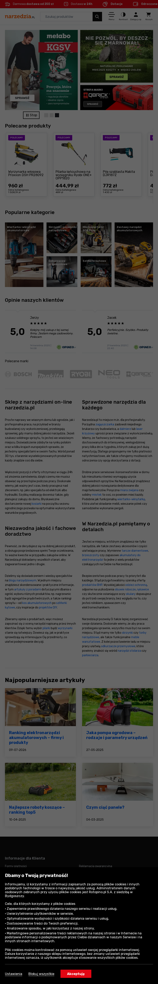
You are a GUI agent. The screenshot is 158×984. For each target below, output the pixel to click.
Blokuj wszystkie (41, 974)
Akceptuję (76, 974)
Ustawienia (13, 974)
